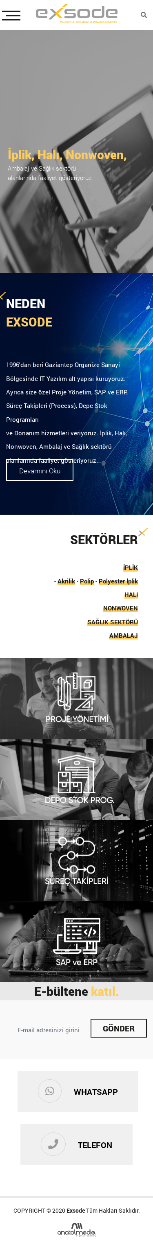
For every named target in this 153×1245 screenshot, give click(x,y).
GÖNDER (119, 1028)
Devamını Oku (39, 470)
